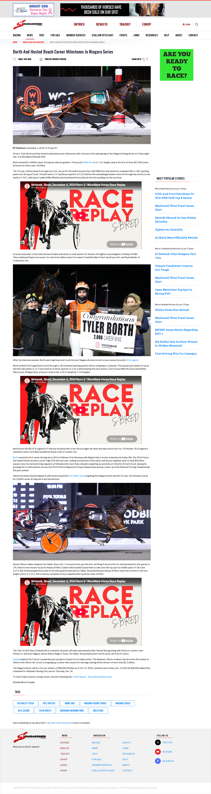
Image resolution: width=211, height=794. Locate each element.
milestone (98, 710)
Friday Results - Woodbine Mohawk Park (92, 676)
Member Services (75, 35)
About (178, 35)
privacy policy (151, 787)
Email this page (24, 59)
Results (102, 24)
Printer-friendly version (55, 59)
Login (187, 24)
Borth (16, 457)
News (30, 35)
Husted (16, 659)
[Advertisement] (176, 128)
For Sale (55, 35)
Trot (41, 35)
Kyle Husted (49, 703)
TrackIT (125, 24)
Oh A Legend (132, 360)
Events (123, 35)
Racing (17, 35)
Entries (79, 24)
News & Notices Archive (33, 42)
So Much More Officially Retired (176, 237)
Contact (193, 35)
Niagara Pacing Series (95, 703)
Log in (49, 722)
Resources (152, 35)
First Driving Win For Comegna (176, 353)
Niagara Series (123, 703)
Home (63, 770)
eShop (146, 24)
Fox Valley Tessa (77, 475)
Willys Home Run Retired (172, 310)
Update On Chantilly (169, 229)
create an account (63, 722)
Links (136, 35)
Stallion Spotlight (102, 35)
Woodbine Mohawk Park (72, 710)
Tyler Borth (45, 710)
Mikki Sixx (88, 162)
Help (166, 35)
